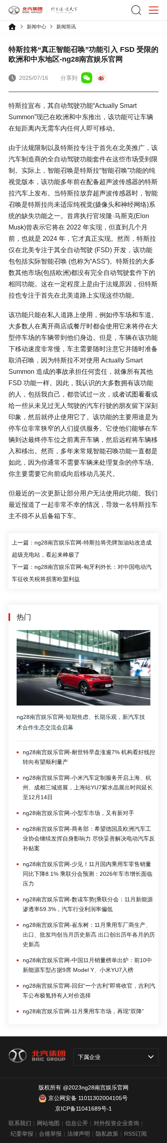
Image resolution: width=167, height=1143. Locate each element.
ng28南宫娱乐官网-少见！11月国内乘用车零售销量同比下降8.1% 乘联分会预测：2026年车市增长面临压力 (87, 874)
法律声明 (78, 1133)
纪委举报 (22, 1133)
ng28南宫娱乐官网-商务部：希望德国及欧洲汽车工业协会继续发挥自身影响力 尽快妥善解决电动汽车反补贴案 (89, 838)
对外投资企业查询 (116, 1123)
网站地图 (48, 1123)
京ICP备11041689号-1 (83, 1108)
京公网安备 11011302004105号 (88, 1098)
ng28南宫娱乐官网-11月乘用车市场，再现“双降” (83, 1011)
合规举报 (50, 1133)
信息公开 (76, 1123)
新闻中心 (36, 27)
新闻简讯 (66, 27)
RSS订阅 (135, 1133)
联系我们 (20, 1123)
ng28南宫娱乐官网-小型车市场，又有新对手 (78, 813)
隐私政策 (107, 1133)
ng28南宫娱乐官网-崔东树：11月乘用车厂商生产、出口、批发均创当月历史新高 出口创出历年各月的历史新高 (89, 935)
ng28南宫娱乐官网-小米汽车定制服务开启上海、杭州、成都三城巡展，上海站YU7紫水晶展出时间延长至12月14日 (88, 787)
